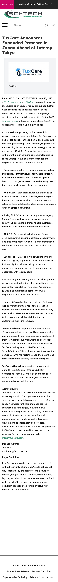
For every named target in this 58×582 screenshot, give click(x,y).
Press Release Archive (33, 565)
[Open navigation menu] (5, 25)
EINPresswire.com (12, 102)
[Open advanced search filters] (46, 25)
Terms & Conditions (41, 571)
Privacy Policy (37, 577)
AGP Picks (7, 4)
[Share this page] (54, 25)
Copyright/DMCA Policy (15, 577)
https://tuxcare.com (12, 437)
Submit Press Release (18, 571)
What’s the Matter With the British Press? (29, 4)
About (16, 565)
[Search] (40, 25)
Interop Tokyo (9, 121)
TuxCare (30, 102)
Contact (51, 577)
